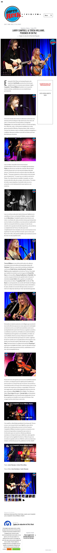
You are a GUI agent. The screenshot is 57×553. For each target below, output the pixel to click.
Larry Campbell (31, 514)
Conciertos (23, 28)
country (25, 514)
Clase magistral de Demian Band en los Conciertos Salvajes (28, 535)
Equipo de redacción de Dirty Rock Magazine (29, 36)
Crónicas (28, 28)
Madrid (22, 515)
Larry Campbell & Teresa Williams (12, 515)
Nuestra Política (16, 549)
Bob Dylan (20, 514)
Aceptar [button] (9, 549)
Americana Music (14, 514)
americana (6, 514)
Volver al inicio (48, 550)
